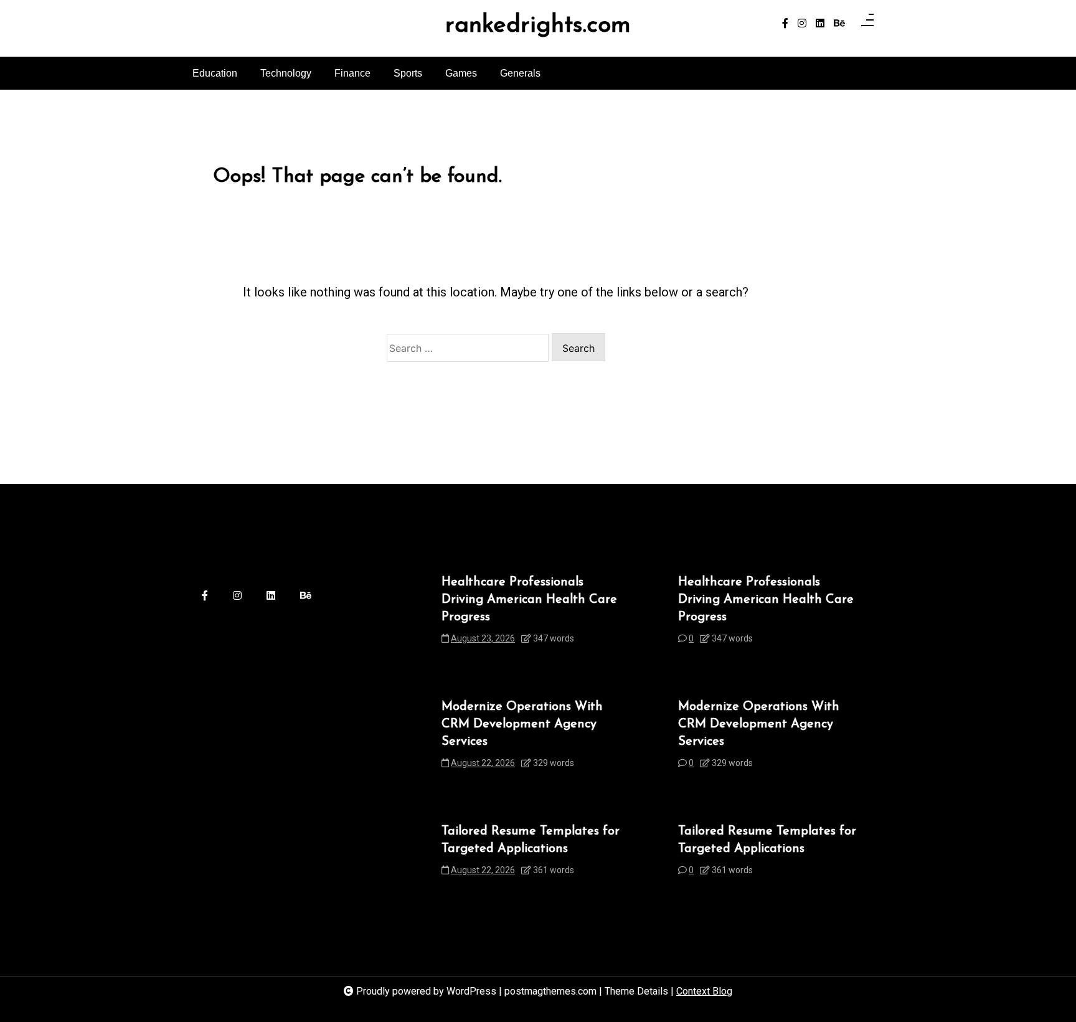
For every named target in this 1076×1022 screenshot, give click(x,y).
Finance (352, 73)
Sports (408, 73)
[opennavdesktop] (867, 23)
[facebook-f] (785, 23)
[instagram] (802, 23)
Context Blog (704, 991)
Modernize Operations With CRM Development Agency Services (522, 724)
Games (461, 73)
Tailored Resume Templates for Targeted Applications (530, 840)
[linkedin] (820, 23)
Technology (285, 73)
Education (214, 73)
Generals (520, 73)
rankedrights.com (538, 26)
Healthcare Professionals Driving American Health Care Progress (529, 599)
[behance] (839, 23)
